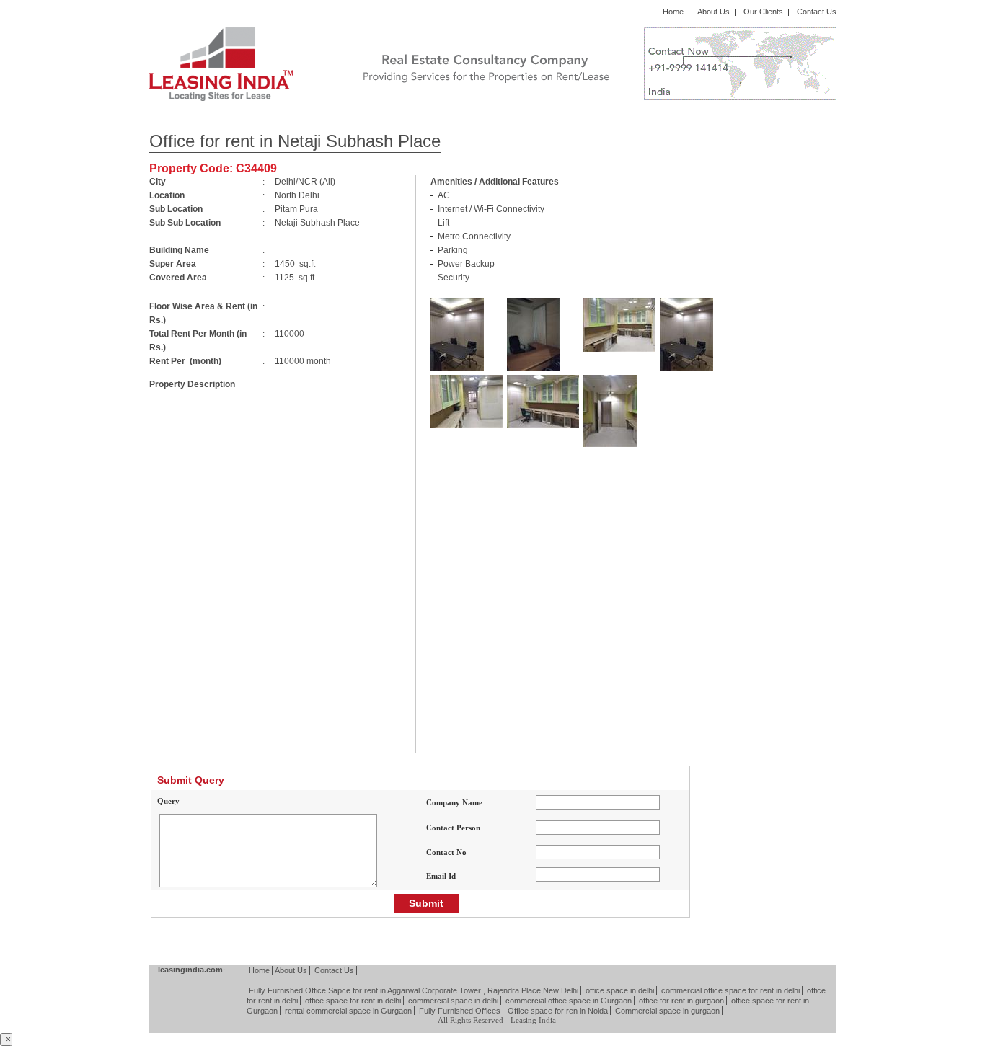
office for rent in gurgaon (681, 1000)
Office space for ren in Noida (558, 1010)
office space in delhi (620, 990)
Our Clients (763, 11)
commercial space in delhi (453, 1000)
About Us (713, 11)
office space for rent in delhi (353, 1000)
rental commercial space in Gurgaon (348, 1010)
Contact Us (816, 11)
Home (673, 11)
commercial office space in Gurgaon (568, 1000)
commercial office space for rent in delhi (730, 990)
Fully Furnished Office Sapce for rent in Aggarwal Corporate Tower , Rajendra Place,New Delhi (413, 990)
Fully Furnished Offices (459, 1010)
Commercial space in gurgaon (667, 1010)
